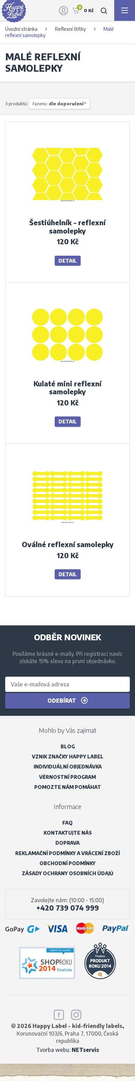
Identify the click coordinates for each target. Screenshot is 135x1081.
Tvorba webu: (67, 1049)
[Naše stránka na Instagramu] (76, 1013)
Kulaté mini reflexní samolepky (67, 387)
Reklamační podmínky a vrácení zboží (67, 853)
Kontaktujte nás (68, 833)
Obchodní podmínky (67, 863)
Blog (68, 746)
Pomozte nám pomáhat (67, 787)
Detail (67, 261)
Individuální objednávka (68, 767)
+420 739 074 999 (67, 908)
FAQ (67, 823)
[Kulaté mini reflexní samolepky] (67, 374)
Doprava (67, 843)
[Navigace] (124, 10)
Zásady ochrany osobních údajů (67, 873)
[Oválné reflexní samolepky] (67, 535)
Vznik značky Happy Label (68, 756)
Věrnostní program (67, 777)
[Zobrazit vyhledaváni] (103, 10)
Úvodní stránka (21, 29)
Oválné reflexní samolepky (68, 544)
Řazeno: (58, 103)
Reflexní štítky (70, 29)
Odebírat (62, 700)
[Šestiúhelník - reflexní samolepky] (67, 213)
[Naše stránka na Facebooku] (59, 1013)
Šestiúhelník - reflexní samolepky (67, 226)
